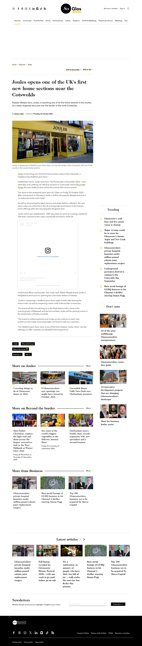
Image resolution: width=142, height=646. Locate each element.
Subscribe (117, 604)
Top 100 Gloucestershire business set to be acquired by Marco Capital (79, 499)
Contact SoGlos (83, 633)
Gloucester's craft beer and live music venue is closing (114, 221)
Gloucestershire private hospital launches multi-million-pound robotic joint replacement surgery (114, 255)
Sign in (122, 9)
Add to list (87, 69)
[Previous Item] (80, 539)
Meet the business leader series (110, 423)
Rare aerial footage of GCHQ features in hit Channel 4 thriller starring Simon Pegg (115, 291)
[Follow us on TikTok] (41, 8)
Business (18, 21)
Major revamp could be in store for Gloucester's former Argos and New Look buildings (114, 236)
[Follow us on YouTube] (37, 8)
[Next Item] (84, 539)
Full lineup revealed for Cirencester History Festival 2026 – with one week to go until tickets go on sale (47, 571)
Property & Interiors (106, 21)
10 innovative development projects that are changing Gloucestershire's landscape (112, 393)
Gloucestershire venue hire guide (112, 363)
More (88, 366)
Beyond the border (19, 349)
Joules (20, 174)
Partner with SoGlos (98, 633)
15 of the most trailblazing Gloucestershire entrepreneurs (109, 335)
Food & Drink (38, 21)
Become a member (111, 9)
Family (48, 21)
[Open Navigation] (13, 8)
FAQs (111, 633)
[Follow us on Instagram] (26, 8)
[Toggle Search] (128, 8)
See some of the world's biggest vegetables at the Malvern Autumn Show (49, 436)
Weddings (118, 21)
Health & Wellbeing (89, 21)
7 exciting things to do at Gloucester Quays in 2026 (23, 391)
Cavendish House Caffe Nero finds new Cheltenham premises (81, 391)
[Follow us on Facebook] (18, 8)
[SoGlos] (71, 8)
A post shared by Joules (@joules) (48, 285)
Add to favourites (73, 70)
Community (27, 21)
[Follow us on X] (29, 8)
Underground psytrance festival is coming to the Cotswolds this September (114, 274)
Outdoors (76, 21)
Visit (126, 21)
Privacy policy (28, 642)
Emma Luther (19, 114)
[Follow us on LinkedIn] (33, 8)
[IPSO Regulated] (20, 622)
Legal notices (39, 642)
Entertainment (58, 21)
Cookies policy (17, 642)
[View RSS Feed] (44, 8)
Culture (68, 21)
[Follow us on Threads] (22, 8)
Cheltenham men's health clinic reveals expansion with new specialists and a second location (80, 436)
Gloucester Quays (28, 344)
